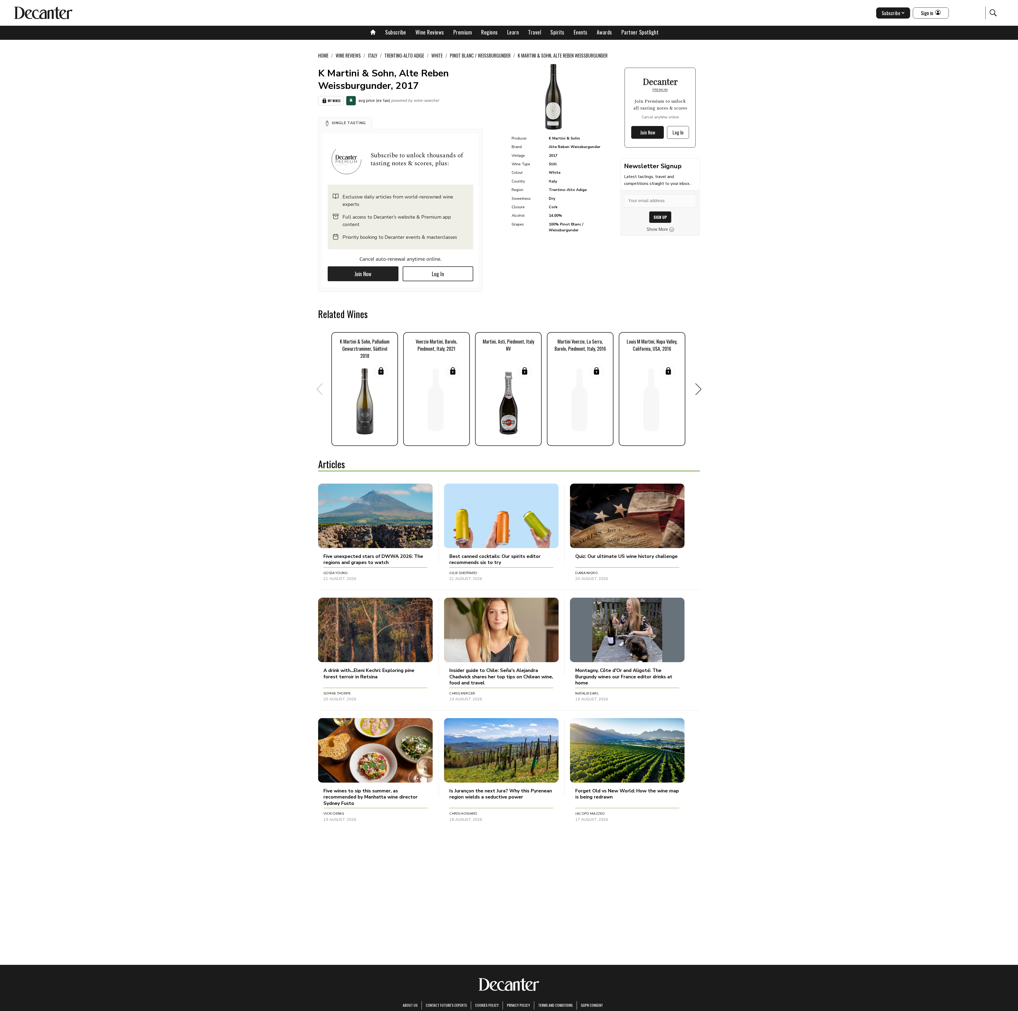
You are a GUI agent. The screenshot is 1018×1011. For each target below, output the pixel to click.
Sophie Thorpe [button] (337, 693)
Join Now (362, 274)
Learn (513, 32)
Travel (534, 32)
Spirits (557, 32)
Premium (462, 32)
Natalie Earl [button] (587, 693)
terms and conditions (555, 1005)
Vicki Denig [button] (333, 813)
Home (323, 55)
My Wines (334, 100)
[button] (345, 123)
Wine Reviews (429, 32)
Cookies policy (487, 1005)
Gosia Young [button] (335, 573)
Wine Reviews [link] (348, 55)
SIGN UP (660, 217)
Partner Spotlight (640, 32)
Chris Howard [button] (463, 813)
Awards (604, 32)
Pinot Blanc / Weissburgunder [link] (480, 55)
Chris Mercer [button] (462, 693)
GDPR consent (592, 1005)
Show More (657, 229)
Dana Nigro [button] (586, 573)
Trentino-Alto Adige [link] (404, 55)
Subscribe (395, 32)
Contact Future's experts (446, 1005)
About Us (410, 1005)
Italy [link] (372, 55)
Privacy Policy (518, 1005)
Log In (438, 274)
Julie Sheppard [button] (463, 573)
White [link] (437, 55)
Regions (489, 32)
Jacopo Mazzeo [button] (590, 813)
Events (580, 32)
